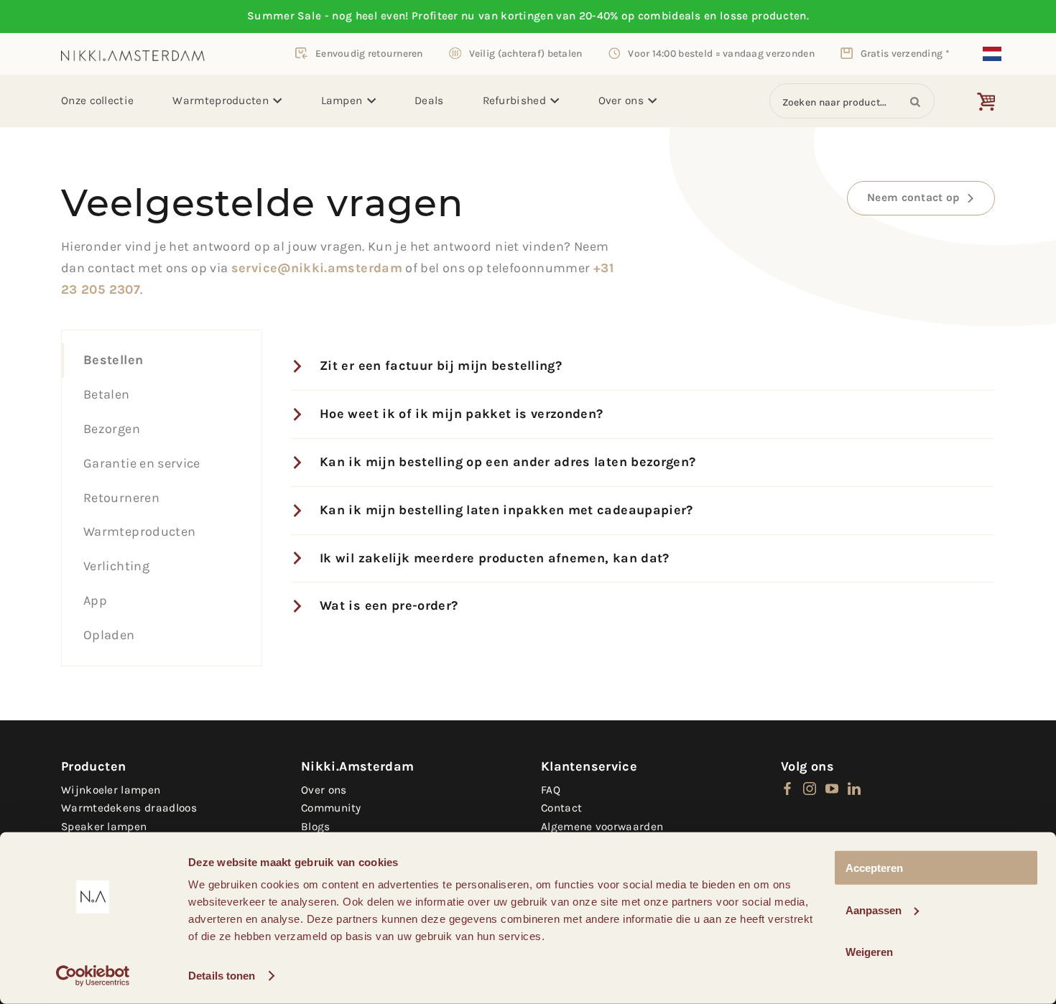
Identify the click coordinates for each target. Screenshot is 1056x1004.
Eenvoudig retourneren (369, 53)
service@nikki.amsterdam (316, 268)
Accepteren (874, 868)
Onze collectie (97, 100)
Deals (429, 100)
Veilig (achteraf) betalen (526, 53)
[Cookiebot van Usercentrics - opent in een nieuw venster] (93, 976)
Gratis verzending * (905, 53)
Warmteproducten (220, 100)
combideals (669, 15)
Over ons (621, 100)
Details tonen (221, 976)
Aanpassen (874, 909)
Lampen (342, 100)
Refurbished (514, 100)
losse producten (763, 15)
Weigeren (869, 952)
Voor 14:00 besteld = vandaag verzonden (721, 53)
